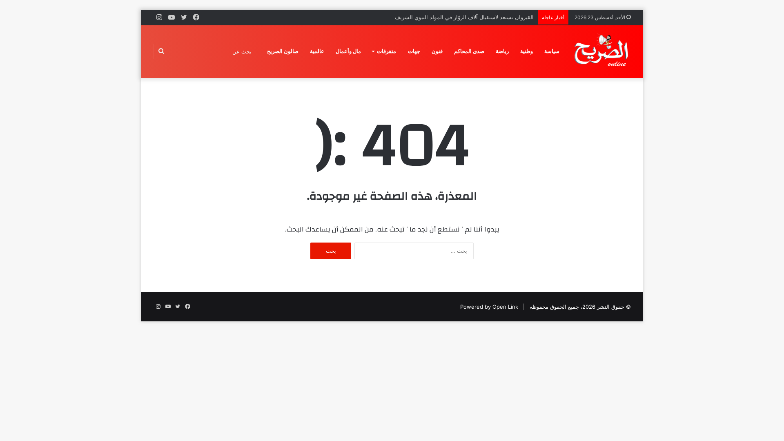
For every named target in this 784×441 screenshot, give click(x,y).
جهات (414, 51)
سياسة (551, 51)
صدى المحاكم (469, 51)
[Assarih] (603, 51)
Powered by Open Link (489, 306)
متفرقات (386, 51)
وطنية (526, 51)
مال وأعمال (348, 51)
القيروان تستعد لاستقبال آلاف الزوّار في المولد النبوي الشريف (464, 17)
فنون (437, 51)
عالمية (317, 51)
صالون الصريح (282, 51)
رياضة (502, 51)
